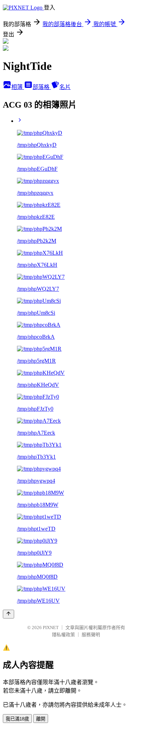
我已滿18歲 (17, 719)
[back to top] (8, 614)
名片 (65, 87)
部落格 (42, 87)
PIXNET (51, 627)
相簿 (17, 87)
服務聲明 (91, 634)
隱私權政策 (63, 634)
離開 (40, 719)
